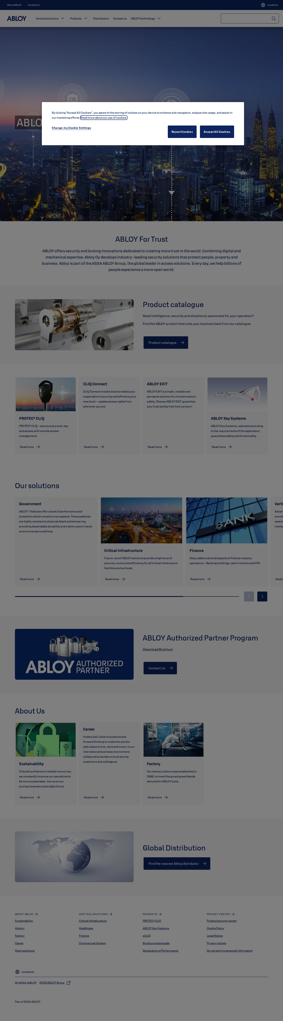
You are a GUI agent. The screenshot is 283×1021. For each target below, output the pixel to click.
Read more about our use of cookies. (104, 118)
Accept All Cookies (217, 132)
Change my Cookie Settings (71, 128)
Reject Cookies (182, 132)
